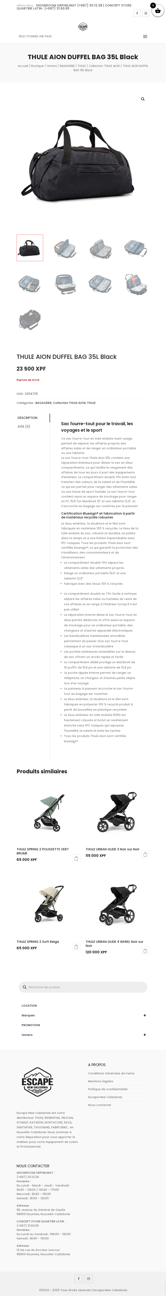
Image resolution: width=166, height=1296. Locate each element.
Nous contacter (99, 1105)
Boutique (37, 66)
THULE (82, 66)
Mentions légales (100, 1081)
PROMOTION (31, 1025)
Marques (84, 1015)
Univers (52, 66)
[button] (143, 99)
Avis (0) (24, 426)
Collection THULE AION (104, 66)
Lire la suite (76, 858)
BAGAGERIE (67, 66)
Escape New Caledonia (105, 1097)
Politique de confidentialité (108, 1089)
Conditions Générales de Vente (111, 1073)
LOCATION (29, 1006)
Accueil (23, 66)
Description (27, 418)
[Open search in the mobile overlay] (83, 987)
